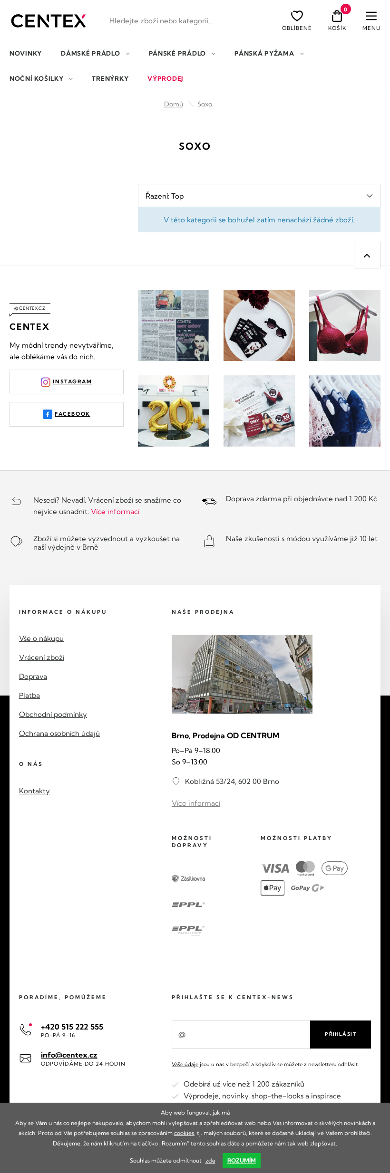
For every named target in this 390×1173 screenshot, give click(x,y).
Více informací (115, 511)
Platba (29, 695)
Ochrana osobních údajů (59, 733)
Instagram (72, 381)
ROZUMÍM (241, 1160)
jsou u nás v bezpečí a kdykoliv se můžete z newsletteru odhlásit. (265, 1064)
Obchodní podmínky (53, 714)
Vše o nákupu (41, 638)
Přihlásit (340, 1034)
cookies (184, 1132)
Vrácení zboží (41, 657)
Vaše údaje (185, 1064)
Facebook (72, 413)
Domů (173, 104)
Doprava (33, 676)
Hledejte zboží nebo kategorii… (161, 20)
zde (210, 1160)
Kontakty (34, 790)
